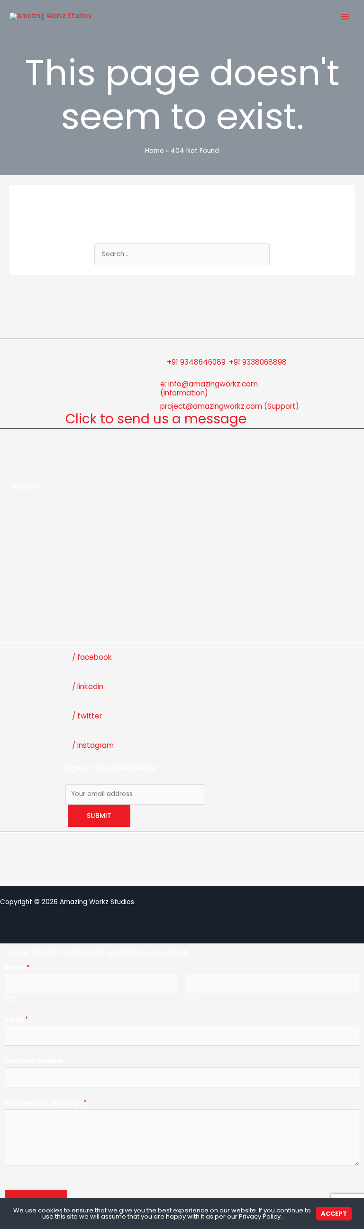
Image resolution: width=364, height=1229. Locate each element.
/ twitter (87, 716)
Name (17, 967)
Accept (334, 1213)
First (10, 999)
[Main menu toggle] (345, 17)
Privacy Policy (260, 1216)
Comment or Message (46, 1102)
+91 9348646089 (196, 362)
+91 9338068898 (258, 362)
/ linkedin (87, 686)
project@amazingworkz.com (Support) (229, 406)
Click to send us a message (155, 419)
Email (16, 1019)
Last (192, 999)
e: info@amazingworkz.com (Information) (209, 388)
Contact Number (34, 1061)
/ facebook (92, 657)
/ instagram (93, 745)
